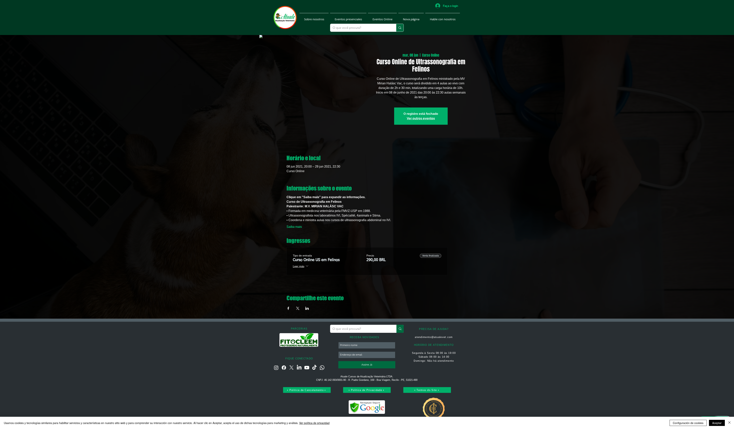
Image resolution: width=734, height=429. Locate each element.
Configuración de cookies (688, 423)
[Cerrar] (729, 423)
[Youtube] (307, 367)
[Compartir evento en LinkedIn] (307, 308)
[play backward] (284, 340)
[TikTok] (314, 367)
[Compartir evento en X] (298, 308)
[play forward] (314, 340)
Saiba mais (294, 226)
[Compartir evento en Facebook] (288, 308)
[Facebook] (284, 367)
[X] (291, 367)
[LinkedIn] (299, 367)
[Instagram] (276, 367)
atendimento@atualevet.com (434, 337)
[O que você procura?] (400, 28)
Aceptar (717, 423)
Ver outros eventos (421, 118)
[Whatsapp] (322, 367)
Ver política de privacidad (314, 423)
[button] (314, 17)
